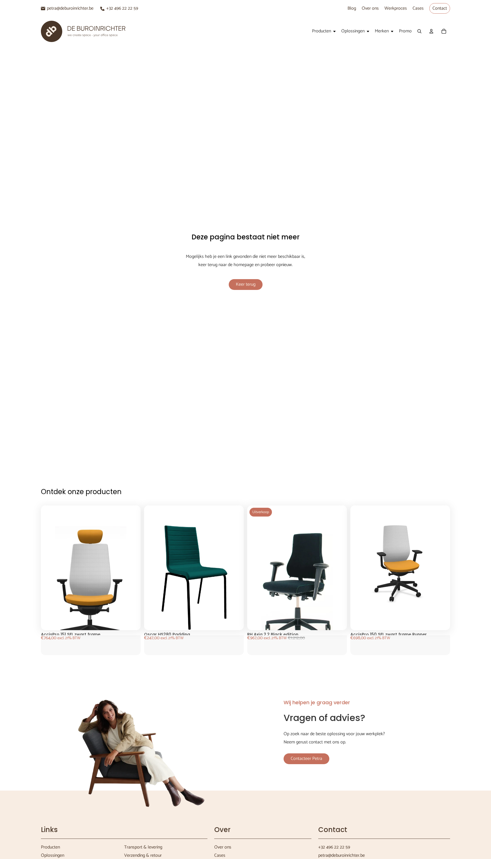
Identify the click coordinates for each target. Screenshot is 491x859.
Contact (439, 8)
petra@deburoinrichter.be (70, 8)
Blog (352, 8)
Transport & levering (143, 847)
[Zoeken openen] (419, 31)
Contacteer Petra (306, 758)
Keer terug (245, 284)
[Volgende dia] (126, 589)
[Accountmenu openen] (431, 31)
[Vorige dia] (55, 589)
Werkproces (395, 8)
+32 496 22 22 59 (122, 8)
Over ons (370, 8)
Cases (418, 8)
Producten (50, 847)
